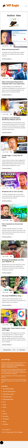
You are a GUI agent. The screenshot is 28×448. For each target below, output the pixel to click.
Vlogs (4, 402)
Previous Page (7, 350)
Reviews (4, 407)
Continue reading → (7, 59)
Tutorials (4, 404)
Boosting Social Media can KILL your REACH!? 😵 (13, 260)
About (4, 411)
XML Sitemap (5, 424)
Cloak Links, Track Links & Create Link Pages (13, 329)
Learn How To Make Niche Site (9, 391)
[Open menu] (26, 6)
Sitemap (4, 421)
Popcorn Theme (10, 432)
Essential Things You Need (8, 394)
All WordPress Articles (7, 396)
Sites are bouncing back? (10, 49)
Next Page (22, 350)
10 (17, 350)
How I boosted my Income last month (12, 225)
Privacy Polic (5, 416)
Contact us (5, 413)
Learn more (14, 373)
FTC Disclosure (6, 419)
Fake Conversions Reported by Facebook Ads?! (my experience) (13, 82)
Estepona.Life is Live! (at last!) (12, 191)
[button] (1, 442)
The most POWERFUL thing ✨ (12, 296)
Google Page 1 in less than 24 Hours (12, 156)
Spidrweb (20, 432)
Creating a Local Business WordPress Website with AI (11, 118)
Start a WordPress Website (8, 388)
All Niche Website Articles (8, 399)
